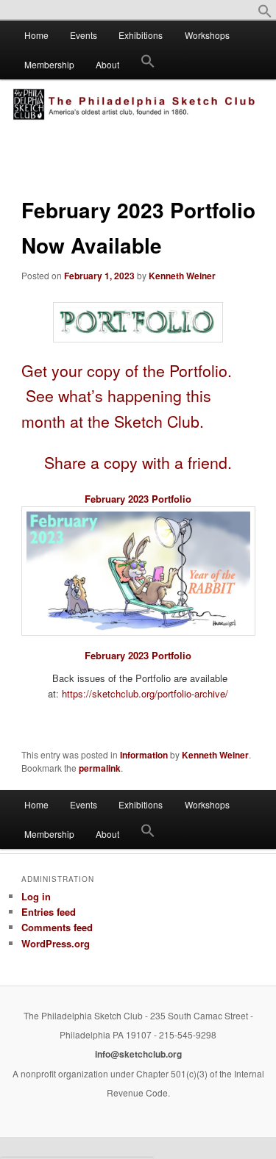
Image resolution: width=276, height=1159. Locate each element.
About (107, 64)
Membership (49, 64)
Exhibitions (140, 35)
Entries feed (48, 912)
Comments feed (57, 927)
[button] (265, 14)
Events (83, 35)
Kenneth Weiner (182, 275)
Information (144, 754)
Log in (36, 896)
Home (36, 35)
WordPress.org (55, 943)
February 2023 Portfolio (138, 499)
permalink (100, 768)
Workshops (207, 35)
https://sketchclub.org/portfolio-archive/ (145, 693)
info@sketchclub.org (138, 1054)
